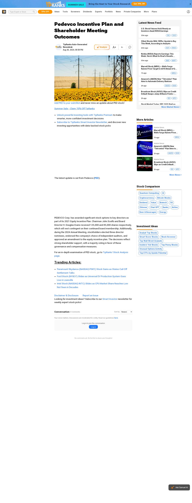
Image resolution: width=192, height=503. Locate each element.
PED (96, 178)
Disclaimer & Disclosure (66, 295)
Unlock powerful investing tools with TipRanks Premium (85, 115)
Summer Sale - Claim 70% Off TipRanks (74, 108)
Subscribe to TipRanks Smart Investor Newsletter (82, 122)
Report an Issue (90, 295)
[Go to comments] (129, 47)
